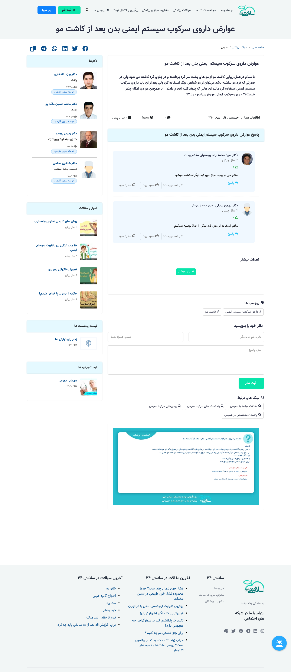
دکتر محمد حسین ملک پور (61, 103)
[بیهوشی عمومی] (88, 386)
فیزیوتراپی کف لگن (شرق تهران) (161, 613)
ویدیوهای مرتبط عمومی (163, 406)
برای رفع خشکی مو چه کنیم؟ (164, 633)
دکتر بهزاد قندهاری (65, 74)
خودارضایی (108, 610)
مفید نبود (125, 185)
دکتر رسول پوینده (66, 133)
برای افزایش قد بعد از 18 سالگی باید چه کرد (87, 625)
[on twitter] (233, 631)
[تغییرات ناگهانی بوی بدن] (88, 275)
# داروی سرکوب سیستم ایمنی (243, 312)
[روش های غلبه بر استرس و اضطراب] (88, 227)
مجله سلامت (207, 10)
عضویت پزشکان (214, 602)
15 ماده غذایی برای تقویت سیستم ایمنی (56, 247)
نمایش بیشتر (186, 271)
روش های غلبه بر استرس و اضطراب (55, 221)
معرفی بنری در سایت (211, 595)
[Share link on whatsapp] (54, 50)
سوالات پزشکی (182, 10)
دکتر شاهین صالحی (65, 163)
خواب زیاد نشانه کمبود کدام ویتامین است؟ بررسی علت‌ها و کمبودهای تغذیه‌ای (159, 645)
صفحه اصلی (258, 47)
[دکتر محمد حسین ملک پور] (88, 113)
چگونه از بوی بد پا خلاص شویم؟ (58, 293)
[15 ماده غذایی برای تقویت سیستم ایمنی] (88, 251)
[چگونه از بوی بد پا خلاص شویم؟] (88, 299)
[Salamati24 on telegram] (248, 631)
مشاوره (111, 603)
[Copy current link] (33, 50)
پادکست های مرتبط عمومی (204, 406)
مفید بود (149, 185)
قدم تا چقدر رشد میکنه (101, 617)
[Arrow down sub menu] (86, 11)
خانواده (111, 588)
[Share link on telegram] (44, 50)
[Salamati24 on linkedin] (255, 631)
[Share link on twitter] (75, 50)
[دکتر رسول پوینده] (88, 142)
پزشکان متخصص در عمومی (241, 415)
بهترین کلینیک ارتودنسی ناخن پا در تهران (155, 606)
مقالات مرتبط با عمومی (244, 406)
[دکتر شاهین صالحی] (88, 172)
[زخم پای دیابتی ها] (88, 343)
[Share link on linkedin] (65, 50)
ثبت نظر (250, 383)
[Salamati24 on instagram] (262, 631)
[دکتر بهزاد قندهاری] (88, 83)
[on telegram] (241, 631)
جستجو (228, 10)
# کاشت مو (212, 312)
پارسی (101, 10)
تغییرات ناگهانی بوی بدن (62, 269)
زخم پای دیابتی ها (66, 339)
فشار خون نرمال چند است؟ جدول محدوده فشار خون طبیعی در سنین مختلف (160, 594)
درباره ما (219, 588)
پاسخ (231, 183)
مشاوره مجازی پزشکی (155, 10)
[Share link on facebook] (85, 50)
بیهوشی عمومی (68, 380)
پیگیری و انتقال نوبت (125, 10)
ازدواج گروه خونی (104, 596)
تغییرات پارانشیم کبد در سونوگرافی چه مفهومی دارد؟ (157, 623)
